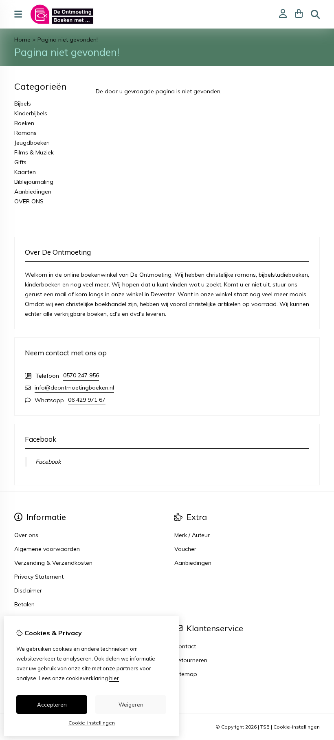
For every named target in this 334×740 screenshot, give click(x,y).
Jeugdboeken (32, 142)
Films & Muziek (34, 152)
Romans (25, 133)
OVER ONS (29, 201)
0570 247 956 (81, 375)
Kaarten (25, 172)
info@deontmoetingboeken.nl (74, 387)
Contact (185, 646)
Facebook (48, 461)
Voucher (185, 549)
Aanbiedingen (32, 191)
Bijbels (22, 103)
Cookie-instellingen (296, 727)
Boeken (24, 123)
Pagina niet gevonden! (67, 39)
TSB (265, 727)
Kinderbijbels (30, 113)
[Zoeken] (315, 14)
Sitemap (185, 674)
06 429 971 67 (86, 399)
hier (114, 678)
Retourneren (190, 660)
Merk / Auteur (192, 535)
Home (22, 39)
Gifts (20, 162)
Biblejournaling (33, 181)
